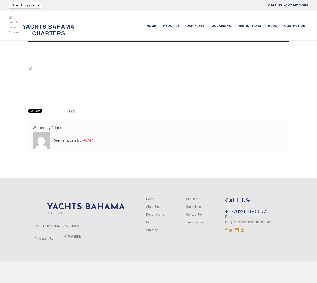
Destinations (249, 25)
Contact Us (294, 25)
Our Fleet (196, 25)
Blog (272, 25)
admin (56, 127)
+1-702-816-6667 (245, 211)
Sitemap (152, 230)
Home (151, 25)
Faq (148, 222)
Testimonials (195, 222)
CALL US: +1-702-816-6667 (288, 5)
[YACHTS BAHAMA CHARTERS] (80, 201)
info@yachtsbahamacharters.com (249, 222)
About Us (171, 25)
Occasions (221, 25)
